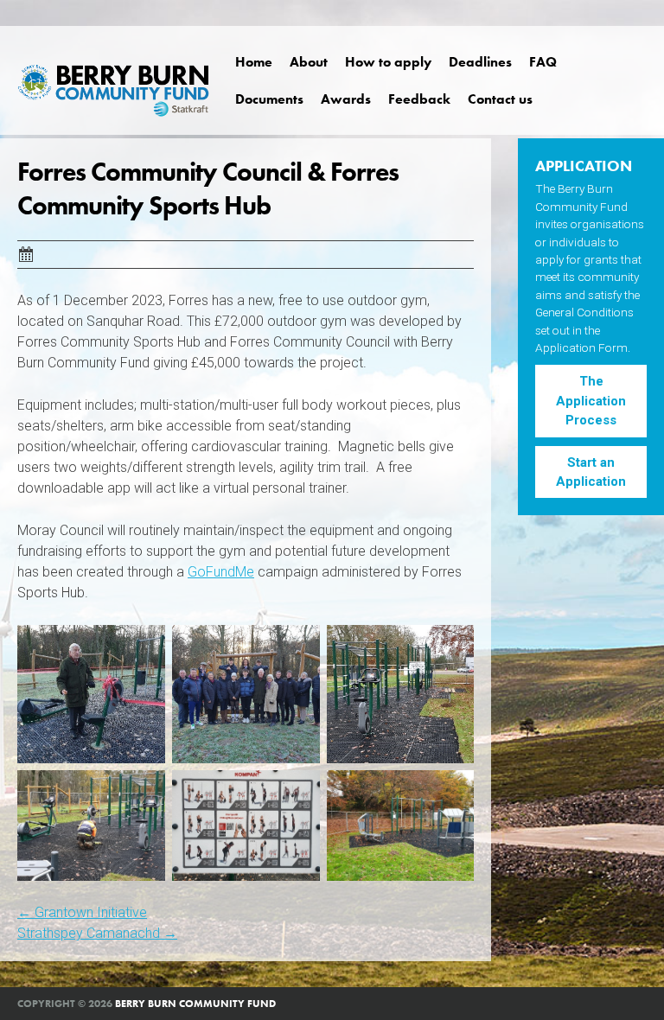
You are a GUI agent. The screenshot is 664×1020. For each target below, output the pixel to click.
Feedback (419, 99)
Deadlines (480, 62)
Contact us (500, 99)
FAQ (543, 62)
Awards (346, 99)
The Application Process (591, 400)
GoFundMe (221, 572)
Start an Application (591, 472)
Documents (269, 99)
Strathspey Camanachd (97, 933)
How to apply (388, 62)
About (309, 62)
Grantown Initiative (82, 912)
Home (253, 62)
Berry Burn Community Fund (195, 1003)
